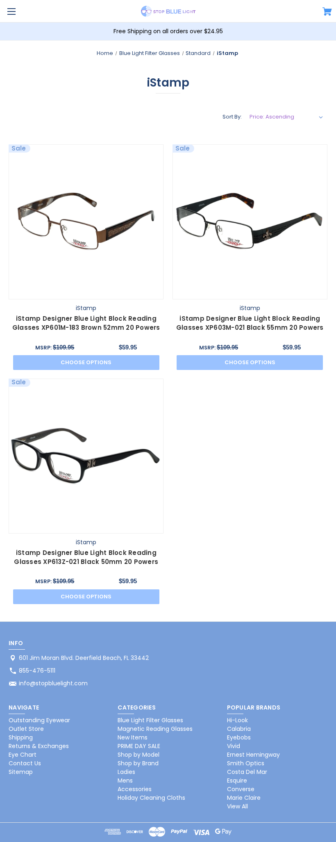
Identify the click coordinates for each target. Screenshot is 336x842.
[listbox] (286, 117)
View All (237, 806)
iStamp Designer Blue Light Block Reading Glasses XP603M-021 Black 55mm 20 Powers (250, 323)
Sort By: (232, 117)
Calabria (239, 729)
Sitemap (21, 772)
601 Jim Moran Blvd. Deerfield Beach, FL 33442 (84, 658)
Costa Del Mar (247, 772)
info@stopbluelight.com (53, 683)
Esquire (237, 780)
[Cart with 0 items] (327, 12)
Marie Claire (244, 798)
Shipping (21, 737)
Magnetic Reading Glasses (155, 729)
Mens (125, 780)
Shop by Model (138, 755)
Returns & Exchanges (39, 746)
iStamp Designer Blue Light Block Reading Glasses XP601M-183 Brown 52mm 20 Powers (86, 323)
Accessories (135, 789)
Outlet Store (26, 729)
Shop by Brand (138, 763)
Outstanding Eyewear (39, 720)
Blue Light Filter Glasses (150, 720)
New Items (133, 737)
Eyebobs (239, 737)
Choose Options (86, 362)
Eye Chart (22, 755)
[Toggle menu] (11, 11)
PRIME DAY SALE (139, 746)
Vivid (233, 746)
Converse (240, 789)
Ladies (126, 772)
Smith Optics (245, 763)
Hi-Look (237, 720)
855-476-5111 (37, 670)
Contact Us (25, 763)
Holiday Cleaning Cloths (151, 798)
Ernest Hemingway (253, 755)
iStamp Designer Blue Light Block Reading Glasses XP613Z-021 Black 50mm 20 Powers (86, 557)
